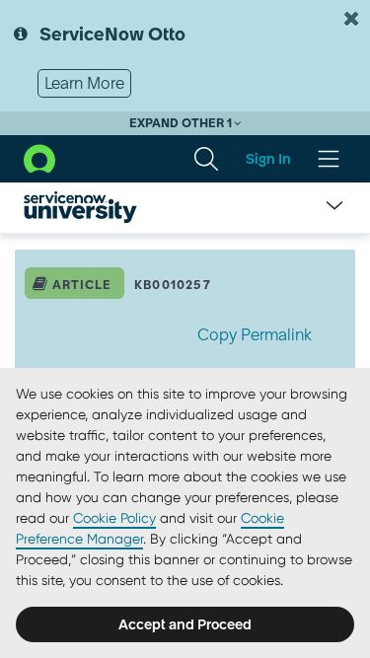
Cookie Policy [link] (114, 518)
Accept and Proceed (185, 624)
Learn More (84, 83)
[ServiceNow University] (80, 207)
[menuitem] (206, 159)
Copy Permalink (254, 334)
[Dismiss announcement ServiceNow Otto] (351, 19)
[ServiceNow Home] (39, 157)
